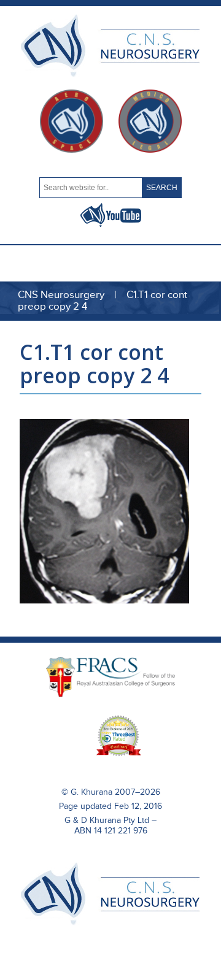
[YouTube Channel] (110, 224)
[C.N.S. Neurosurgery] (110, 922)
